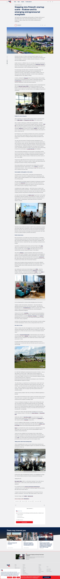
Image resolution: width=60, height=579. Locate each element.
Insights (22, 1)
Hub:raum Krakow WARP (23, 86)
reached (41, 315)
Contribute (40, 569)
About (39, 566)
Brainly (36, 271)
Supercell (21, 128)
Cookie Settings (49, 569)
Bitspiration (23, 501)
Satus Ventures (35, 413)
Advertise (40, 570)
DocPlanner (40, 418)
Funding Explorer (29, 1)
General (9, 541)
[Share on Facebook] (7, 60)
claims (42, 271)
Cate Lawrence (42, 548)
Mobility (24, 571)
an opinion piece (18, 80)
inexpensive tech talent (29, 120)
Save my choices (24, 522)
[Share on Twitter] (7, 61)
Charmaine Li (26, 498)
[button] (30, 103)
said (18, 437)
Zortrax (36, 166)
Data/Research (17, 501)
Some (16, 427)
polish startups (30, 501)
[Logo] (10, 2)
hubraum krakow (37, 501)
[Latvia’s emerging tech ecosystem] (14, 536)
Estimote (21, 252)
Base (42, 245)
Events (47, 566)
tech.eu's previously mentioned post (32, 486)
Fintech (24, 566)
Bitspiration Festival (40, 64)
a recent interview (30, 148)
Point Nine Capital (27, 417)
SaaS (23, 569)
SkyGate (26, 336)
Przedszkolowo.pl (26, 307)
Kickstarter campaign (32, 315)
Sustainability (24, 572)
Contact (40, 572)
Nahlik (25, 496)
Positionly (26, 419)
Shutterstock (30, 496)
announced (23, 182)
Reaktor (35, 128)
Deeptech (24, 570)
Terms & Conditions (49, 571)
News (15, 1)
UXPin (36, 269)
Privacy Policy (48, 570)
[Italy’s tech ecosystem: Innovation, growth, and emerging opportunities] (30, 536)
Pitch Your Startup (41, 571)
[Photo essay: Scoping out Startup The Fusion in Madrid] (20, 556)
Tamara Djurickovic (10, 547)
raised (28, 248)
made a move (31, 195)
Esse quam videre (18, 481)
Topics (19, 1)
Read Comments (30, 508)
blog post (26, 78)
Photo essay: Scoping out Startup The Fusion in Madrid (35, 555)
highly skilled (19, 120)
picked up (35, 270)
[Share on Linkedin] (7, 63)
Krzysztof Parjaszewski (24, 334)
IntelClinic (26, 313)
